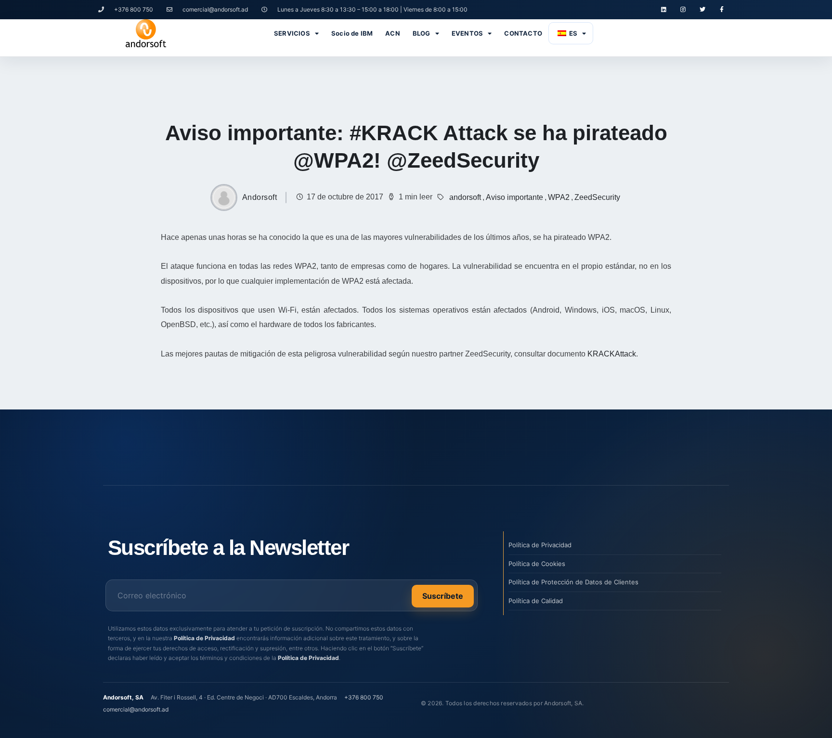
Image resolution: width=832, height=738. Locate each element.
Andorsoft (259, 197)
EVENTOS (467, 33)
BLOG (421, 33)
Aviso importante (514, 197)
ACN (392, 33)
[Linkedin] (663, 9)
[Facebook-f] (721, 9)
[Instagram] (682, 9)
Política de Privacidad (204, 638)
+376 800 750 (363, 697)
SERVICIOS (292, 33)
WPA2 (559, 197)
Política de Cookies (536, 563)
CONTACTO (523, 33)
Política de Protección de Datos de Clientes (573, 582)
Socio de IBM (352, 33)
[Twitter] (702, 9)
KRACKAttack (611, 354)
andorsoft (465, 197)
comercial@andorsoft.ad (136, 709)
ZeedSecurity (597, 197)
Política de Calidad (535, 601)
